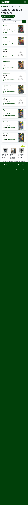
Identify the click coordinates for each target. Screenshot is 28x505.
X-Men (3, 7)
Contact (21, 165)
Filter (24, 21)
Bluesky (7, 165)
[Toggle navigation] (25, 2)
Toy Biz (19, 7)
